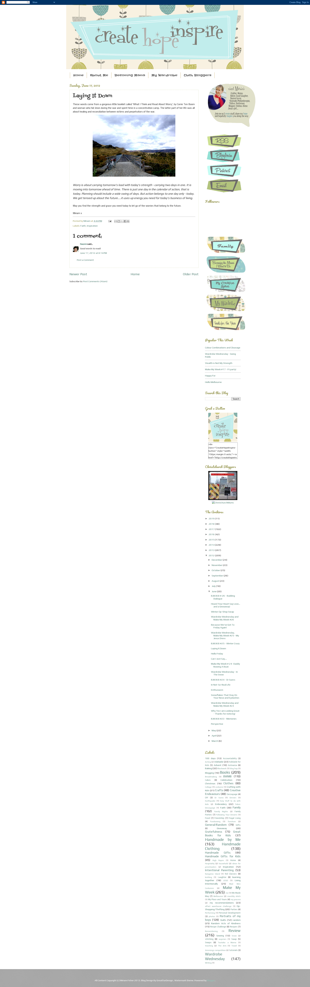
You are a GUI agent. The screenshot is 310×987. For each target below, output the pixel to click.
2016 (212, 534)
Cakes (208, 780)
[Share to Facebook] (125, 221)
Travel (234, 946)
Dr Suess (219, 798)
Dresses (233, 798)
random (237, 920)
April (214, 735)
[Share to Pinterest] (128, 221)
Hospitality (209, 863)
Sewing (220, 935)
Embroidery (221, 804)
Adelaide (218, 761)
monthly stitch (234, 896)
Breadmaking (211, 777)
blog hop (234, 768)
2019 (212, 518)
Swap (234, 939)
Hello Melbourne (213, 382)
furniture (232, 821)
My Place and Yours (217, 899)
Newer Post (78, 274)
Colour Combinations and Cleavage (222, 347)
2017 (212, 529)
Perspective (217, 723)
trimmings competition (215, 950)
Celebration (226, 779)
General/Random (216, 824)
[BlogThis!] (118, 221)
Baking (208, 768)
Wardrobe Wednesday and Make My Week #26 (224, 618)
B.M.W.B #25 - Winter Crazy (225, 643)
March (215, 740)
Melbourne (218, 896)
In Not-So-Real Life (220, 684)
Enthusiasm (217, 689)
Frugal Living (235, 818)
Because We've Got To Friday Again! (222, 626)
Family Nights (221, 811)
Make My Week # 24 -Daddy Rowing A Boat (225, 665)
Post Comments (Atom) (95, 281)
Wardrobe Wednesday (215, 956)
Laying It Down (218, 648)
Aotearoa (232, 765)
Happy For (210, 375)
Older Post (191, 274)
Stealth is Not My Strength (218, 363)
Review (234, 930)
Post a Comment (85, 259)
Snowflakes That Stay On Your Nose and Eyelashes (225, 696)
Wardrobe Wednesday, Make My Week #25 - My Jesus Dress (225, 635)
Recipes (233, 926)
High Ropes (218, 860)
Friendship (219, 818)
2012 (212, 555)
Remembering (211, 931)
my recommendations (222, 902)
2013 (212, 550)
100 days (210, 758)
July (214, 586)
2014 (212, 544)
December (217, 559)
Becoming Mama (129, 75)
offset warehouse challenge (218, 906)
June (214, 591)
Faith (83, 225)
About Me (99, 75)
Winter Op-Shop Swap (222, 611)
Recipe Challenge (218, 926)
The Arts (222, 946)
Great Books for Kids (223, 833)
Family (237, 807)
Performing (210, 913)
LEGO (225, 880)
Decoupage (232, 794)
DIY (206, 797)
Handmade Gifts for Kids (223, 856)
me (227, 893)
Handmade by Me (223, 839)
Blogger (211, 980)
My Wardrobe (164, 75)
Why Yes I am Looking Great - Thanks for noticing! (225, 712)
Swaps (208, 942)
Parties (234, 909)
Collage (208, 787)
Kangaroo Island (212, 874)
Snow (234, 936)
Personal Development (230, 913)
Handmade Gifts (218, 852)
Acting (208, 762)
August (216, 580)
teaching (209, 946)
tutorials (233, 950)
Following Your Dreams (226, 815)
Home (78, 75)
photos (212, 916)
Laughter (222, 877)
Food (207, 818)
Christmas (210, 783)
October (216, 570)
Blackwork (221, 768)
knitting (208, 877)
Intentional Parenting (219, 870)
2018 (212, 523)
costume (219, 787)
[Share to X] (122, 221)
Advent (217, 765)
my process (236, 899)
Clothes (228, 783)
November (217, 565)
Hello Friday (217, 653)
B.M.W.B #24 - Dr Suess (223, 679)
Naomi (83, 244)
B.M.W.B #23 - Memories (224, 718)
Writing (208, 963)
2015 (212, 539)
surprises (222, 939)
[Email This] (115, 221)
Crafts (219, 790)
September (218, 575)
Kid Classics (231, 874)
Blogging (209, 772)
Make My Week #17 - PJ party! (220, 369)
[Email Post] (109, 220)
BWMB (227, 776)
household (223, 863)
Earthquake (210, 801)
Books (225, 772)
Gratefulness (213, 831)
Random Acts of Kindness (226, 923)
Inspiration (92, 225)
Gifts (238, 825)
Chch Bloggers (197, 75)
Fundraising (215, 821)
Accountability (230, 758)
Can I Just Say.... (219, 658)
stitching (209, 939)
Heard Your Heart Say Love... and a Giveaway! (225, 605)
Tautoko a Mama (227, 942)
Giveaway (222, 828)
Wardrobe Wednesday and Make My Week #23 (224, 704)
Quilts (223, 920)
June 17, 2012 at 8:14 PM (93, 253)
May (214, 730)
